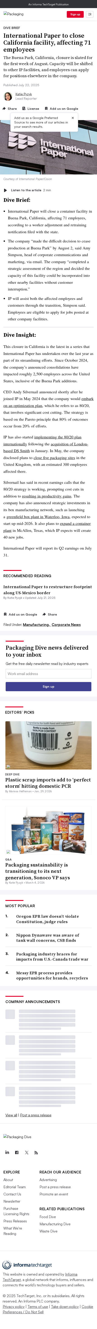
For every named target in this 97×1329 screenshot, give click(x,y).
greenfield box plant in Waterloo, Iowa (38, 516)
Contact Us (12, 1194)
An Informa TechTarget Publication (48, 4)
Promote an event (53, 1194)
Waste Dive (48, 1231)
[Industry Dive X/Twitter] (26, 1152)
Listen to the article (31, 190)
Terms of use (38, 1306)
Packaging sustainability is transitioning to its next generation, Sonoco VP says (37, 871)
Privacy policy (14, 1306)
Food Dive (47, 1217)
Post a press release (35, 1115)
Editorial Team (14, 1187)
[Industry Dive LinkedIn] (7, 1152)
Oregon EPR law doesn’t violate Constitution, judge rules (47, 919)
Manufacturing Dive (55, 1224)
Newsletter (11, 1201)
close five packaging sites (54, 457)
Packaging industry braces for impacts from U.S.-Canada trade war (52, 956)
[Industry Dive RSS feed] (36, 1152)
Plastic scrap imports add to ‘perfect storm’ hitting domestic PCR (48, 783)
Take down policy (65, 1306)
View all (11, 1115)
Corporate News (66, 624)
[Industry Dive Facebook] (16, 1152)
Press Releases (15, 1221)
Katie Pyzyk (24, 94)
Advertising (48, 1179)
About (8, 1179)
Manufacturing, (37, 624)
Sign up (75, 14)
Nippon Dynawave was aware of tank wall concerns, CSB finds (47, 938)
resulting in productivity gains (46, 496)
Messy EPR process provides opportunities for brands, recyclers (52, 975)
